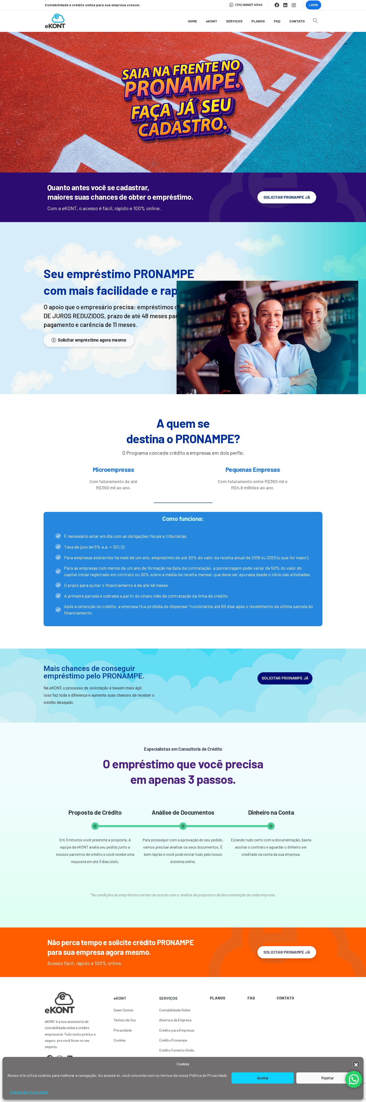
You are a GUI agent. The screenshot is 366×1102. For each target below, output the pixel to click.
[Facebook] (277, 5)
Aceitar (263, 1078)
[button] (356, 1064)
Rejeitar (327, 1078)
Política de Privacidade (29, 1092)
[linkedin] (285, 5)
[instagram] (294, 5)
